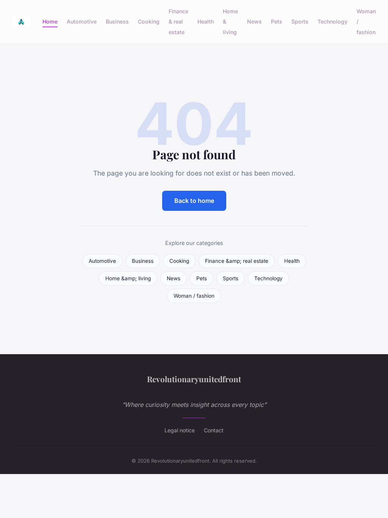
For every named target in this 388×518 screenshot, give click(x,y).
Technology (332, 21)
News (254, 21)
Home (50, 21)
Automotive (82, 21)
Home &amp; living (128, 278)
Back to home (194, 200)
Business (117, 21)
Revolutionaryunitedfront (194, 379)
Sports (299, 21)
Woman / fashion (194, 296)
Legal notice (179, 430)
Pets (276, 21)
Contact (214, 430)
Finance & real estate (178, 21)
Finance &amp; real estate (236, 261)
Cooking (149, 21)
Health (205, 21)
